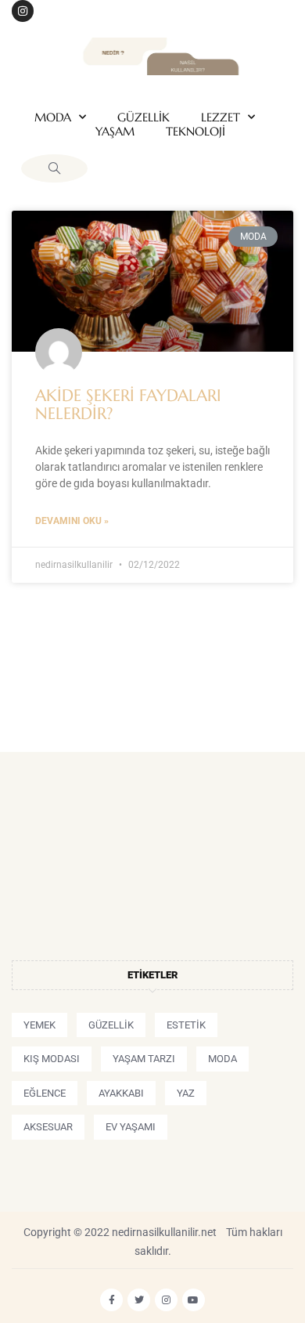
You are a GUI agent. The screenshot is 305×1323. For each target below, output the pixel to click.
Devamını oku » (72, 520)
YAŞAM (115, 132)
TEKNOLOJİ (195, 132)
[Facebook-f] (111, 1300)
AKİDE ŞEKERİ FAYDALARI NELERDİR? (128, 404)
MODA (52, 117)
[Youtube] (193, 1300)
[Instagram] (23, 11)
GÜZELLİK (143, 117)
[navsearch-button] (54, 168)
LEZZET (220, 117)
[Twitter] (138, 1300)
